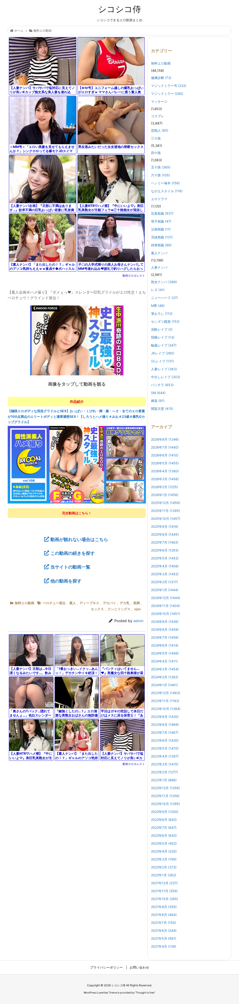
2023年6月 (165, 740)
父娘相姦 (161, 229)
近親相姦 (162, 213)
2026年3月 (165, 479)
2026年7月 (165, 447)
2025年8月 (165, 534)
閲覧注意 (162, 409)
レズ (158, 290)
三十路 (156, 138)
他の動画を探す (65, 581)
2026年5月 (165, 463)
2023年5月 (165, 748)
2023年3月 (164, 764)
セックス (97, 609)
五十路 (160, 167)
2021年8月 (164, 915)
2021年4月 (163, 946)
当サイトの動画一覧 (70, 567)
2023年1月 (164, 780)
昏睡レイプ (162, 337)
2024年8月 (165, 629)
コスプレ (157, 116)
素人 (72, 603)
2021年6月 (163, 930)
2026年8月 (165, 439)
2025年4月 (165, 566)
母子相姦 (161, 221)
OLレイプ (162, 361)
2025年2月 (164, 582)
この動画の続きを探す (72, 553)
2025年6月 (165, 550)
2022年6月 (164, 835)
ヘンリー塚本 (165, 183)
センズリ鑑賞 (165, 321)
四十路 (156, 153)
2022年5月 (164, 843)
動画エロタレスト (134, 275)
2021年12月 (164, 883)
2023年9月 (165, 717)
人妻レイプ (164, 369)
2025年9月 (164, 526)
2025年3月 (165, 574)
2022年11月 (165, 796)
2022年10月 (165, 804)
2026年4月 (165, 471)
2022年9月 (164, 812)
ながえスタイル (167, 191)
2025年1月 (164, 590)
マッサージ (159, 101)
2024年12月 (165, 598)
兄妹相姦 (162, 237)
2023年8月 (165, 724)
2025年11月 (165, 511)
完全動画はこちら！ (76, 513)
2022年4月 (164, 851)
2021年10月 (164, 899)
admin (139, 621)
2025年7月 (164, 542)
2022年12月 (165, 788)
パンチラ (162, 385)
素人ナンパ (159, 253)
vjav (137, 609)
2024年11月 (165, 606)
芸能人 (159, 130)
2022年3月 (163, 859)
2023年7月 (164, 732)
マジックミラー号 (168, 86)
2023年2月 (164, 772)
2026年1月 (164, 495)
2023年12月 (165, 693)
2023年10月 (165, 709)
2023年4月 (165, 756)
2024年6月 (164, 645)
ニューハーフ (164, 298)
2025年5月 (165, 558)
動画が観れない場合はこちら (79, 539)
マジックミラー (167, 94)
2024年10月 (165, 614)
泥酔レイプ (161, 329)
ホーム (18, 30)
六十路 (160, 175)
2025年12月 (165, 503)
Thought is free (145, 992)
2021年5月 (163, 938)
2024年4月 (164, 661)
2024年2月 (164, 677)
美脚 (136, 603)
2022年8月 (164, 820)
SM (158, 393)
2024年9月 (165, 622)
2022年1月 (163, 875)
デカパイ (109, 603)
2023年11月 (165, 701)
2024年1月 (164, 685)
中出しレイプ (165, 377)
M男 (158, 306)
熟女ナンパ (164, 282)
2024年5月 (165, 653)
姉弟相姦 (161, 245)
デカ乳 (125, 603)
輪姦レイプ (163, 345)
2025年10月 (165, 519)
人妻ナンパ (159, 267)
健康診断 (161, 78)
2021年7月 (163, 923)
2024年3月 (165, 669)
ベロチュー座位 (54, 603)
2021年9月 (164, 907)
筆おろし (161, 313)
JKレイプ (162, 353)
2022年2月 (163, 867)
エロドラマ (159, 199)
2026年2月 (164, 487)
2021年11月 (164, 891)
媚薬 (158, 401)
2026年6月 (164, 455)
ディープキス (89, 603)
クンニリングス (119, 609)
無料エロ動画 (42, 30)
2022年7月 (163, 827)
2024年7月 (165, 637)
